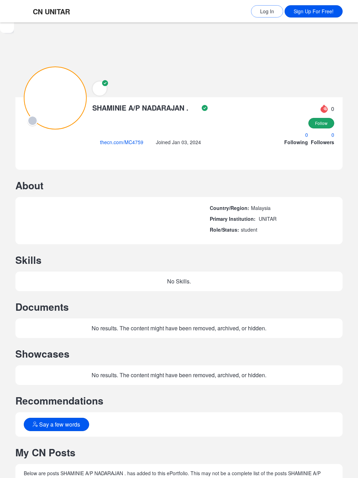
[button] (100, 88)
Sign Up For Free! (314, 11)
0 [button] (307, 135)
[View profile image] (55, 97)
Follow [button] (321, 123)
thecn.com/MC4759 (124, 142)
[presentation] (32, 120)
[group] (7, 250)
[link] (62, 11)
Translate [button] (114, 433)
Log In (267, 11)
